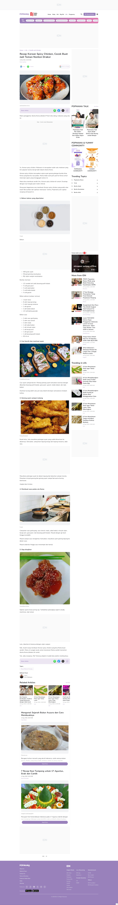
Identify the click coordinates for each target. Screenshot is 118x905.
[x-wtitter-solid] (63, 110)
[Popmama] (28, 14)
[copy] (67, 110)
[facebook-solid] (58, 110)
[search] (81, 14)
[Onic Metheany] (21, 676)
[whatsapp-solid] (54, 110)
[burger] (97, 14)
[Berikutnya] (70, 774)
